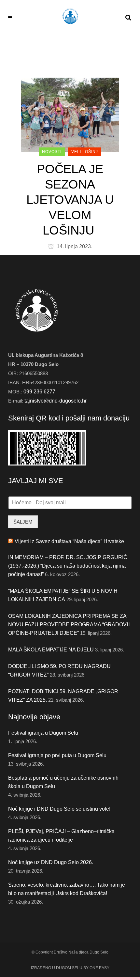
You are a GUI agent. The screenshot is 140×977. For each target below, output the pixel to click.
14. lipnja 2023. (73, 246)
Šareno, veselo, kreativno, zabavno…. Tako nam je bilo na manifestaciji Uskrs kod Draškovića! (66, 889)
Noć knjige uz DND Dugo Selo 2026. (50, 862)
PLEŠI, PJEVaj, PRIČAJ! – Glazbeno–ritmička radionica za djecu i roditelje (61, 836)
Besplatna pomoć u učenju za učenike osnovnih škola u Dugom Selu (63, 782)
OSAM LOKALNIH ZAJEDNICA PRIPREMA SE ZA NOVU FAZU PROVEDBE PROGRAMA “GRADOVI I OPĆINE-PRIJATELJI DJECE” (69, 624)
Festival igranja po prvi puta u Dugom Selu (57, 755)
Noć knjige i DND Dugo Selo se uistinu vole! (59, 809)
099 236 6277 (39, 391)
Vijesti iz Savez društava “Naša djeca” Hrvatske (69, 541)
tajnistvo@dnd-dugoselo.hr (55, 401)
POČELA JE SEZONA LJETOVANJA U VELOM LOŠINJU (69, 199)
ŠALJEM (23, 522)
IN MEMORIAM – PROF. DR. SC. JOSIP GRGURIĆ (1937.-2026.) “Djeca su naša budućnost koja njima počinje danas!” (67, 566)
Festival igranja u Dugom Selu (43, 733)
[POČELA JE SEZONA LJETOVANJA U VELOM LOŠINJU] (70, 114)
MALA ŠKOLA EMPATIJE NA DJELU (51, 649)
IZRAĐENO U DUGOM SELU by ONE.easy (70, 968)
